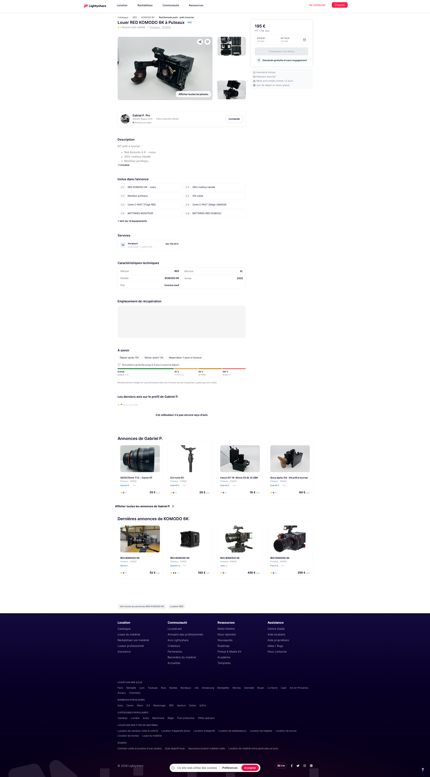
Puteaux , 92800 (128, 481)
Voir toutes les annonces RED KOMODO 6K (142, 606)
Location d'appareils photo (175, 730)
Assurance (124, 651)
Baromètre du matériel (182, 657)
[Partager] (200, 42)
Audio (146, 718)
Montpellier (223, 687)
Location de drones (128, 735)
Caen (284, 687)
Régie (171, 718)
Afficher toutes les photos (193, 94)
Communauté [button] (171, 5)
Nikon (140, 705)
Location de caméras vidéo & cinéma (138, 730)
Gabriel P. (139, 115)
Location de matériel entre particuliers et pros (253, 748)
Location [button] (122, 5)
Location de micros (286, 730)
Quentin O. (178, 565)
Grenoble (249, 687)
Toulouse (153, 687)
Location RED (176, 606)
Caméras (122, 718)
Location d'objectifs (204, 730)
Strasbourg (208, 687)
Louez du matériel (129, 634)
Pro (134, 485)
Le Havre (272, 687)
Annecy (122, 692)
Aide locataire (276, 634)
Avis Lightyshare (178, 640)
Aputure (181, 705)
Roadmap (223, 646)
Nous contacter (277, 651)
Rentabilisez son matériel (133, 640)
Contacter (234, 118)
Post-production (186, 718)
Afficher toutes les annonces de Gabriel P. (142, 506)
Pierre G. (277, 565)
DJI (148, 705)
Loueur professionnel (131, 646)
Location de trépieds (261, 730)
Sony (120, 705)
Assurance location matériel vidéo (206, 748)
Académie (224, 657)
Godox (192, 705)
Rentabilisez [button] (145, 5)
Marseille (131, 687)
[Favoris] (207, 42)
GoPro (202, 705)
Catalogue (123, 17)
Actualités (174, 663)
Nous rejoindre (227, 634)
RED (135, 17)
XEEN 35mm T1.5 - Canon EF (136, 477)
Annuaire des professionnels (185, 634)
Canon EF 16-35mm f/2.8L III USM (239, 477)
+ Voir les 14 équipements (132, 221)
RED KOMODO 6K (129, 557)
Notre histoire (226, 628)
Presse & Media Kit (229, 651)
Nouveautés (225, 640)
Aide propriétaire (278, 640)
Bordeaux (186, 687)
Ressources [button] (196, 5)
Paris (120, 687)
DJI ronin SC (177, 477)
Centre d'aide (276, 628)
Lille (196, 687)
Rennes (237, 687)
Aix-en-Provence (299, 687)
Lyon (141, 687)
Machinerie (158, 718)
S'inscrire (340, 5)
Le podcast (175, 628)
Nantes (173, 687)
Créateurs (174, 646)
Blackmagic (159, 705)
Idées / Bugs (275, 646)
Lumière (135, 718)
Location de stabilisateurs (232, 730)
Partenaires (175, 651)
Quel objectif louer (175, 748)
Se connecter (317, 5)
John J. (224, 565)
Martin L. (124, 565)
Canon (130, 705)
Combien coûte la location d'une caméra (140, 748)
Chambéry (135, 692)
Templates (224, 663)
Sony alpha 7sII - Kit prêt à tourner (289, 477)
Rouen (260, 687)
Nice (163, 687)
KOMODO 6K (148, 17)
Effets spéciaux (206, 718)
